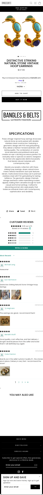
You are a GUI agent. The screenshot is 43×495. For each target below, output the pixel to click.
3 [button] (22, 382)
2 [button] (18, 382)
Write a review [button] (21, 248)
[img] (5, 261)
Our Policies (21, 445)
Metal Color (21, 83)
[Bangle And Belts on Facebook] (23, 472)
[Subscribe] (35, 465)
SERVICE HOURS (21, 451)
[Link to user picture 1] (5, 295)
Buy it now (21, 100)
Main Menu (22, 439)
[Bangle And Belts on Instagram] (19, 472)
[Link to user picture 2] (16, 295)
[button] (12, 233)
